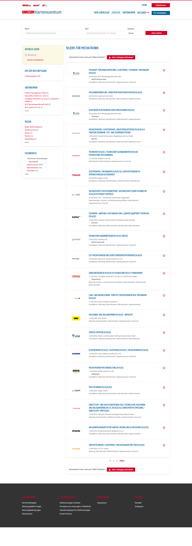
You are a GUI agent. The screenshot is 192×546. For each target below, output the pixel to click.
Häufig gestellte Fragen (31, 506)
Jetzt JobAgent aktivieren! (122, 57)
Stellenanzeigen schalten (70, 502)
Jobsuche (116, 12)
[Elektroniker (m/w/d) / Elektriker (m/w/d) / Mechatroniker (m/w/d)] (76, 353)
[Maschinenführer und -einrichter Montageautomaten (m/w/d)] (76, 96)
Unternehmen (129, 12)
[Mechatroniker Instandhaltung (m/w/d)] (76, 371)
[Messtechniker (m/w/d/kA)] (76, 390)
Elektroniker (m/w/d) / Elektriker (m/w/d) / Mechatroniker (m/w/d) (118, 350)
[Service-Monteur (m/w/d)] (76, 336)
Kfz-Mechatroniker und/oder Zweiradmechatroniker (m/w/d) (115, 255)
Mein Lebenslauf (102, 12)
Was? (27, 29)
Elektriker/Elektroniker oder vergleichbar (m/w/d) (112, 110)
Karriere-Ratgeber (29, 502)
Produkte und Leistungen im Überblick (75, 506)
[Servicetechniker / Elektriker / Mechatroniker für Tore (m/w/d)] (76, 448)
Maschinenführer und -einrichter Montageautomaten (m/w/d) (115, 92)
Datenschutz (27, 513)
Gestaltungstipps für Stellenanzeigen (75, 510)
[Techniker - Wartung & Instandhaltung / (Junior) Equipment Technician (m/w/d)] (76, 217)
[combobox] (54, 33)
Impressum (101, 502)
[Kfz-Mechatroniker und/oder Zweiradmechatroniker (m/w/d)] (76, 259)
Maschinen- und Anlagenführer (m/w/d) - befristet (111, 314)
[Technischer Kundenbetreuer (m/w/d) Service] (76, 239)
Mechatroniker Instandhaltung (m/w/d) (106, 367)
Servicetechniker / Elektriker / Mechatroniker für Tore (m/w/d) (116, 445)
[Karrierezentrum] (41, 12)
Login (144, 5)
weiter (122, 460)
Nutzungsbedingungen (31, 510)
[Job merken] (164, 70)
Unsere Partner (66, 513)
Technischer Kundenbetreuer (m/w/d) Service (108, 235)
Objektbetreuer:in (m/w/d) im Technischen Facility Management (116, 272)
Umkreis (130, 29)
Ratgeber (142, 12)
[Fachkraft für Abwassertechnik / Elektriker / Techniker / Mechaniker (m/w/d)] (76, 73)
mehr (27, 111)
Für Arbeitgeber (160, 13)
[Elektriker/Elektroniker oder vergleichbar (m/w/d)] (76, 113)
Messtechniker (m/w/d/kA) (100, 387)
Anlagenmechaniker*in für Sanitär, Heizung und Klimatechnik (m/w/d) (119, 427)
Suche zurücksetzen (35, 60)
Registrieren (161, 5)
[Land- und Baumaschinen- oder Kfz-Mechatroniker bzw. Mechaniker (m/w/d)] (76, 298)
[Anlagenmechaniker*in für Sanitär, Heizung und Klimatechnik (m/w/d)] (76, 431)
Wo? (87, 29)
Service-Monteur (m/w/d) (100, 332)
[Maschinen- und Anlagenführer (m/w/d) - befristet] (76, 318)
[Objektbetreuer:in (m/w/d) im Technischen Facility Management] (76, 276)
